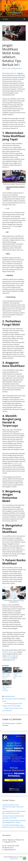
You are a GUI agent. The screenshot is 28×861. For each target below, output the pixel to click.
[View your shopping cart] (24, 19)
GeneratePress (14, 858)
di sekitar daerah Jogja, (9, 652)
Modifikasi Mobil (9, 696)
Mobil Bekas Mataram (9, 73)
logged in (13, 723)
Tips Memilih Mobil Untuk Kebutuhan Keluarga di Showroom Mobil (13, 807)
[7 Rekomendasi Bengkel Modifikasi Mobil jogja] (18, 669)
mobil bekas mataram (11, 699)
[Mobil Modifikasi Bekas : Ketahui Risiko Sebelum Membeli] (7, 669)
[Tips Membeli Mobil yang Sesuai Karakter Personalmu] (7, 682)
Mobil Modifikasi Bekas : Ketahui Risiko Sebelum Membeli (6, 675)
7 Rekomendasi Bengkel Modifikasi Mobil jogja (17, 675)
